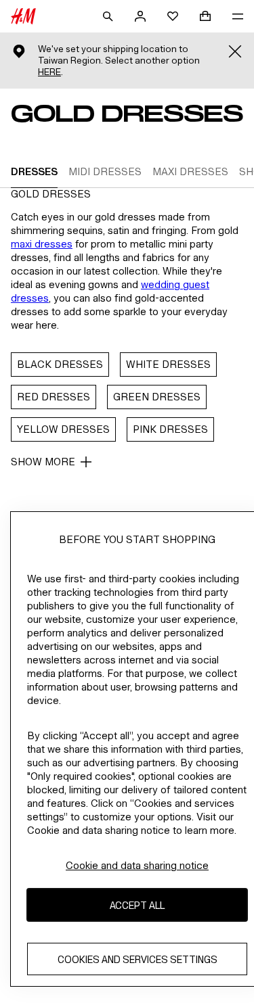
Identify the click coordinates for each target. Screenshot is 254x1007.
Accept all (137, 905)
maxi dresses (41, 244)
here (49, 72)
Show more (43, 461)
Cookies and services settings (137, 959)
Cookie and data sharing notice (137, 865)
